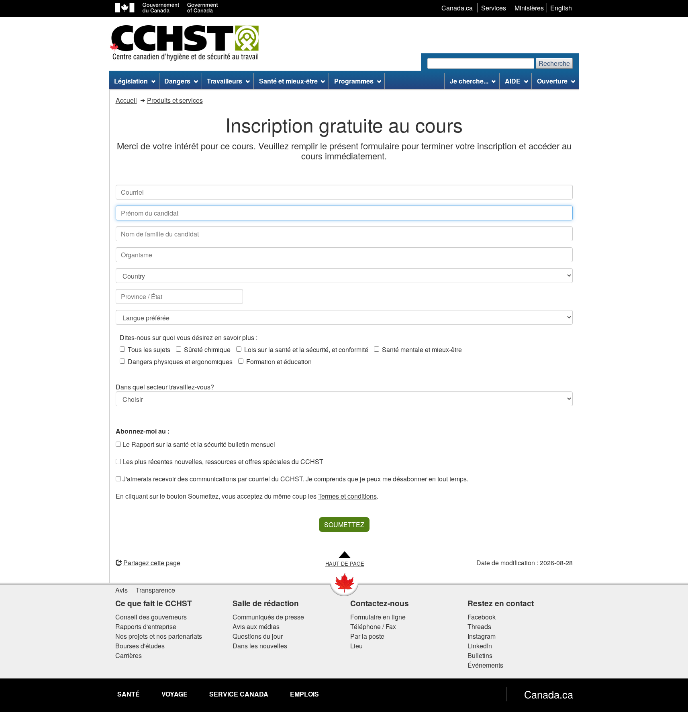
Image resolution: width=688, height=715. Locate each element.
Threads (479, 626)
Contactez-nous (379, 603)
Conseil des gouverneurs (151, 616)
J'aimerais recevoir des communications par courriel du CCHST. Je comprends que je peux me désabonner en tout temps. (294, 478)
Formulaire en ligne (378, 616)
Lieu (356, 645)
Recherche (554, 63)
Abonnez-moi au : (142, 431)
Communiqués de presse (268, 616)
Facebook (482, 616)
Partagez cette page (151, 562)
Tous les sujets (149, 349)
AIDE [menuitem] (513, 81)
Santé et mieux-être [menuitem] (288, 81)
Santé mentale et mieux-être (422, 349)
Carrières (128, 655)
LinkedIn (480, 645)
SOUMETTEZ (344, 524)
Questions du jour (258, 636)
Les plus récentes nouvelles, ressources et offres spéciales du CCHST (222, 461)
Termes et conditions (347, 496)
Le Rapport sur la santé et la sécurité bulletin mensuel (198, 444)
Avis (121, 590)
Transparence (155, 590)
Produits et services (175, 100)
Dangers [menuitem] (177, 81)
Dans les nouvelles (260, 645)
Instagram (482, 636)
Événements (485, 665)
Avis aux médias (256, 626)
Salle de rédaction (266, 603)
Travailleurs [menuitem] (224, 81)
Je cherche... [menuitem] (469, 81)
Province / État (239, 296)
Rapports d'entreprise (145, 626)
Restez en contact (501, 603)
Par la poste (367, 636)
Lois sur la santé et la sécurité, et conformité (306, 349)
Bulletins (480, 655)
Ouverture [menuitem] (552, 81)
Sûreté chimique (207, 349)
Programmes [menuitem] (354, 81)
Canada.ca (548, 694)
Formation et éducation (279, 361)
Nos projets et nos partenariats (158, 636)
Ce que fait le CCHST (153, 603)
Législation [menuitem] (131, 81)
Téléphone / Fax (373, 626)
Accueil (126, 100)
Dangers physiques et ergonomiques (180, 361)
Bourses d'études (140, 645)
